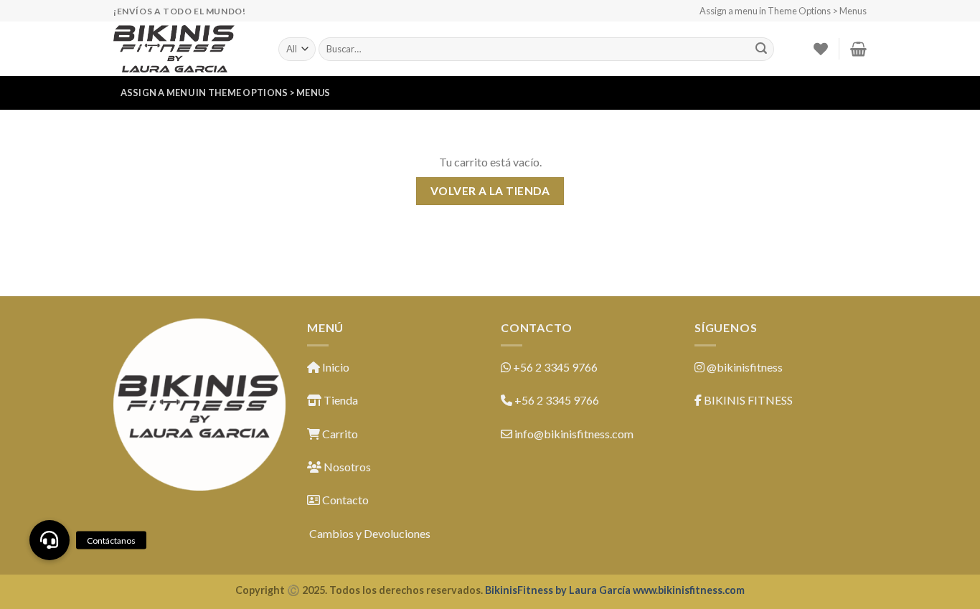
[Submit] (761, 49)
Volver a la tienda (490, 190)
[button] (49, 540)
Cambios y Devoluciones (368, 533)
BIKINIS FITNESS (748, 400)
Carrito (339, 433)
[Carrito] (858, 49)
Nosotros (346, 466)
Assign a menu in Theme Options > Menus (783, 10)
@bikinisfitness (745, 367)
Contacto (344, 499)
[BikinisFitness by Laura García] (185, 49)
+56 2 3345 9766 (555, 367)
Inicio (334, 367)
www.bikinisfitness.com (689, 590)
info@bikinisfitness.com (573, 433)
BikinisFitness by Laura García (558, 590)
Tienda (339, 400)
